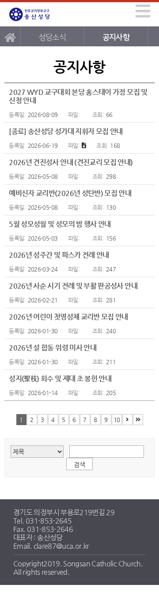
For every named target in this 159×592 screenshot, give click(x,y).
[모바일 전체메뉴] (141, 10)
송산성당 (38, 14)
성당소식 (52, 37)
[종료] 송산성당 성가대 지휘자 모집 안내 (65, 131)
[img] (143, 11)
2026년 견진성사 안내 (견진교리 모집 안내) (70, 162)
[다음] (127, 419)
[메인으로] (10, 36)
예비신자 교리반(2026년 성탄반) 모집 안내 (70, 193)
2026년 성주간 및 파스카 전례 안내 (59, 255)
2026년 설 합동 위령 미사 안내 (52, 347)
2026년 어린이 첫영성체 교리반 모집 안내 (68, 317)
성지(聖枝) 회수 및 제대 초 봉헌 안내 (60, 378)
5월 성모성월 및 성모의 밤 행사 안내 (60, 224)
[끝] (138, 419)
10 (117, 419)
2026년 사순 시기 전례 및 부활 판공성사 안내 (73, 286)
